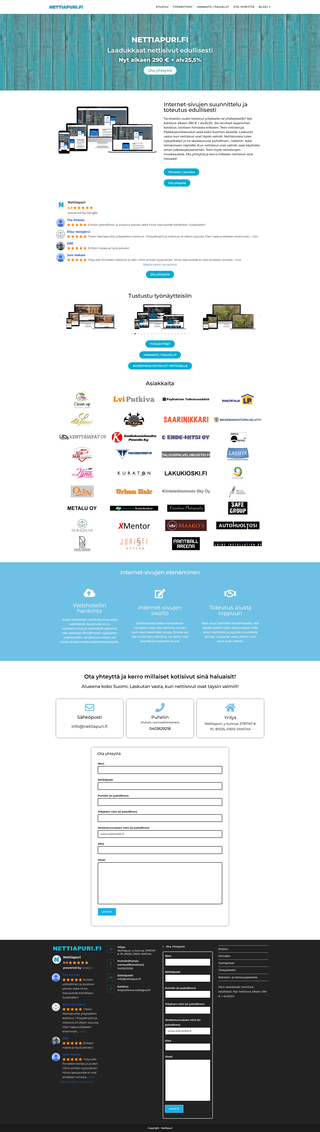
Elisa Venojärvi (78, 232)
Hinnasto (224, 956)
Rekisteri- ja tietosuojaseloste (237, 977)
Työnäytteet (226, 963)
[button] (60, 316)
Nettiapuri (76, 202)
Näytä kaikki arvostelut (160, 264)
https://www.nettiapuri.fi (133, 990)
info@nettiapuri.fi (89, 726)
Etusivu (223, 949)
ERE (70, 243)
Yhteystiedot (227, 970)
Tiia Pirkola (75, 220)
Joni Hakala (76, 255)
